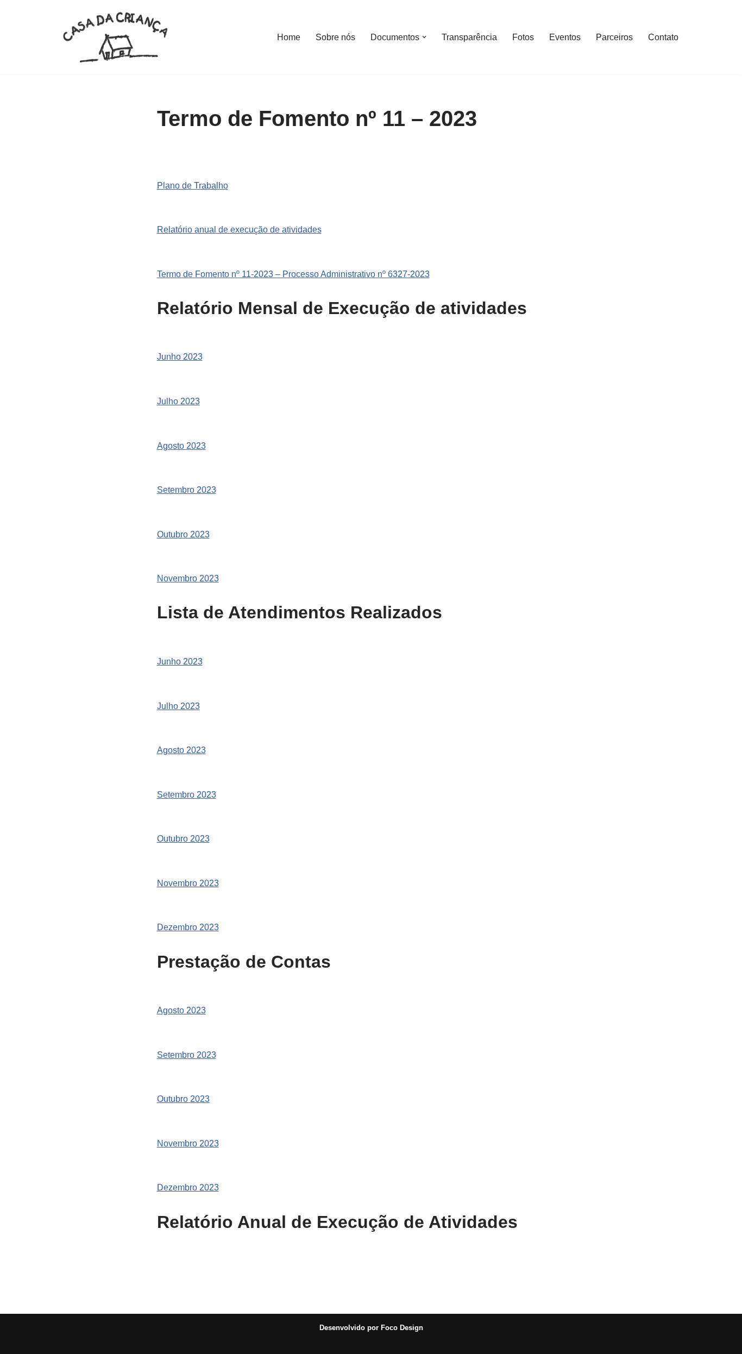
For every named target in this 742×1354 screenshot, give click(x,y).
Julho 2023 (178, 401)
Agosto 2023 (181, 445)
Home (288, 37)
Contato (663, 37)
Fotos (523, 37)
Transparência (469, 37)
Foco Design (402, 1328)
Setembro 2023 (186, 489)
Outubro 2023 (183, 534)
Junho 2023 (180, 356)
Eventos (565, 37)
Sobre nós (335, 37)
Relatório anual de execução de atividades (239, 229)
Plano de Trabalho (192, 185)
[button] (424, 37)
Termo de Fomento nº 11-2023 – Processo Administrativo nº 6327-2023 (293, 274)
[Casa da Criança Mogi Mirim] (118, 37)
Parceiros (614, 37)
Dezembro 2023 (188, 927)
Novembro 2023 (188, 578)
